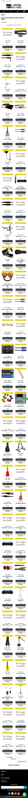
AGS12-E (20, 455)
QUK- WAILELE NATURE (21, 503)
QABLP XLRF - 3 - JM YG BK (7, 430)
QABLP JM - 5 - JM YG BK (7, 722)
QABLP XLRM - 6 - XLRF (21, 746)
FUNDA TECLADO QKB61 (20, 430)
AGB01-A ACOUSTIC (7, 455)
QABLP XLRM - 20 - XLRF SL (7, 527)
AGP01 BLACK (7, 649)
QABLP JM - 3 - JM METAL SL (20, 625)
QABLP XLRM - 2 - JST (20, 212)
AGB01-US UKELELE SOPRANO (20, 261)
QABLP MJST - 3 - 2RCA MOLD (7, 188)
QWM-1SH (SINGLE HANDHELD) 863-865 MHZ (20, 188)
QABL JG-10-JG (7, 212)
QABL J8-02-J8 (20, 309)
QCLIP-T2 (7, 42)
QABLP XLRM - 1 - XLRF (21, 236)
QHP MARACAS (7, 333)
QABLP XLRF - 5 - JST (20, 66)
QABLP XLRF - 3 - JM (20, 333)
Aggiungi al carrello (7, 46)
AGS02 (7, 90)
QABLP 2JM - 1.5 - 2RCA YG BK (20, 286)
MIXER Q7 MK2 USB (7, 382)
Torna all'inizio (22, 761)
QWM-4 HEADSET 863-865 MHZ (7, 698)
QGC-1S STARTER (7, 139)
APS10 (20, 697)
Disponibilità (9, 22)
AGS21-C (8, 236)
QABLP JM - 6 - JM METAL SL (7, 310)
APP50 (7, 115)
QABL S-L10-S (21, 357)
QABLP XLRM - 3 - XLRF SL (20, 90)
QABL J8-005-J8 (20, 139)
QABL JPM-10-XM (7, 503)
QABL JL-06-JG (7, 66)
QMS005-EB (20, 600)
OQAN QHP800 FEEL (20, 722)
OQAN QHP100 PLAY (20, 673)
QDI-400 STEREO (7, 552)
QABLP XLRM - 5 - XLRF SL (20, 479)
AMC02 (7, 260)
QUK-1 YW (7, 673)
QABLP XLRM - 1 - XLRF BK (7, 746)
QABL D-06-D (20, 42)
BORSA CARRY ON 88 (7, 357)
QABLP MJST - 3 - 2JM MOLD (20, 553)
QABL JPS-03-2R (20, 115)
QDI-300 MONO (7, 600)
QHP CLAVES (20, 382)
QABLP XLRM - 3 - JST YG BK (20, 528)
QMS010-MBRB (20, 649)
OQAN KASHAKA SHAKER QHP (7, 286)
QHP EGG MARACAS (7, 406)
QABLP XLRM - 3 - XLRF (8, 624)
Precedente (9, 757)
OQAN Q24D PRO (20, 406)
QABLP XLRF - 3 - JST (20, 163)
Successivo (14, 759)
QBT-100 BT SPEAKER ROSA (7, 577)
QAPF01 (7, 163)
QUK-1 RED (7, 479)
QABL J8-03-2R (20, 576)
